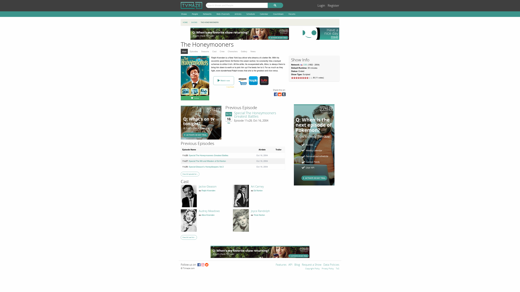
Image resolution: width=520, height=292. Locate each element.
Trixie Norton (259, 214)
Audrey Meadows (209, 211)
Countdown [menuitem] (278, 14)
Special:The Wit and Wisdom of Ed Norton (207, 161)
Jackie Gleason (208, 186)
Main (184, 51)
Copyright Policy (312, 269)
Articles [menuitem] (238, 14)
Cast (214, 51)
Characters (233, 51)
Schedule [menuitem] (250, 14)
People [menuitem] (195, 14)
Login (321, 5)
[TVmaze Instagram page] (202, 264)
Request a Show (311, 264)
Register (333, 5)
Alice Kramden (208, 214)
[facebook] (275, 95)
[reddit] (280, 95)
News (253, 51)
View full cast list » (188, 237)
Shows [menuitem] (184, 14)
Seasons (205, 51)
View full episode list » (190, 174)
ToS (337, 269)
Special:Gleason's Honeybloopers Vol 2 (206, 166)
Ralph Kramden (208, 190)
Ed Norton (258, 190)
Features (281, 264)
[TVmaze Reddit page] (207, 264)
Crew (222, 51)
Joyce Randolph (260, 211)
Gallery (244, 51)
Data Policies (331, 264)
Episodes (194, 51)
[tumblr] (284, 95)
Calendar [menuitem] (264, 14)
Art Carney (257, 186)
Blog (297, 264)
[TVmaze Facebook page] (199, 264)
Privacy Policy (328, 269)
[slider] (302, 78)
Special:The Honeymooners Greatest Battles (255, 115)
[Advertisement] (239, 34)
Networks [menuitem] (207, 14)
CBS (305, 64)
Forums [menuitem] (292, 14)
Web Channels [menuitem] (223, 14)
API (290, 264)
